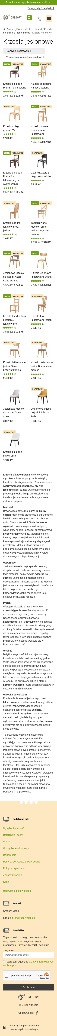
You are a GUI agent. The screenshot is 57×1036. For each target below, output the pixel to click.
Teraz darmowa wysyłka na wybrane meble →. (28, 2)
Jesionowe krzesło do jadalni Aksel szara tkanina (13, 276)
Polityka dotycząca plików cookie (21, 861)
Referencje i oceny (13, 834)
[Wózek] (39, 19)
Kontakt (17, 903)
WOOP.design (31, 1029)
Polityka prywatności (14, 868)
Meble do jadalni (33, 29)
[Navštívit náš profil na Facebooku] (37, 1013)
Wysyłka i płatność (13, 828)
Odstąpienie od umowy (16, 848)
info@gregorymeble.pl (24, 917)
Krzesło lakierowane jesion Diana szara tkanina (42, 366)
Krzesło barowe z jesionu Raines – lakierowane (40, 130)
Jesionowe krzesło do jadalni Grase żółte (41, 412)
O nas (6, 841)
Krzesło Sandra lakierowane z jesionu (11, 226)
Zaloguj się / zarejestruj (41, 8)
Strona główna (14, 29)
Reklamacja (9, 854)
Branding (14, 1025)
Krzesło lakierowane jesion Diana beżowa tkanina (14, 366)
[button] (29, 17)
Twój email (8, 950)
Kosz (6, 881)
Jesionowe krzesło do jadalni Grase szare (13, 412)
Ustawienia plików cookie (17, 890)
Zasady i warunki (12, 875)
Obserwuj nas (26, 1012)
